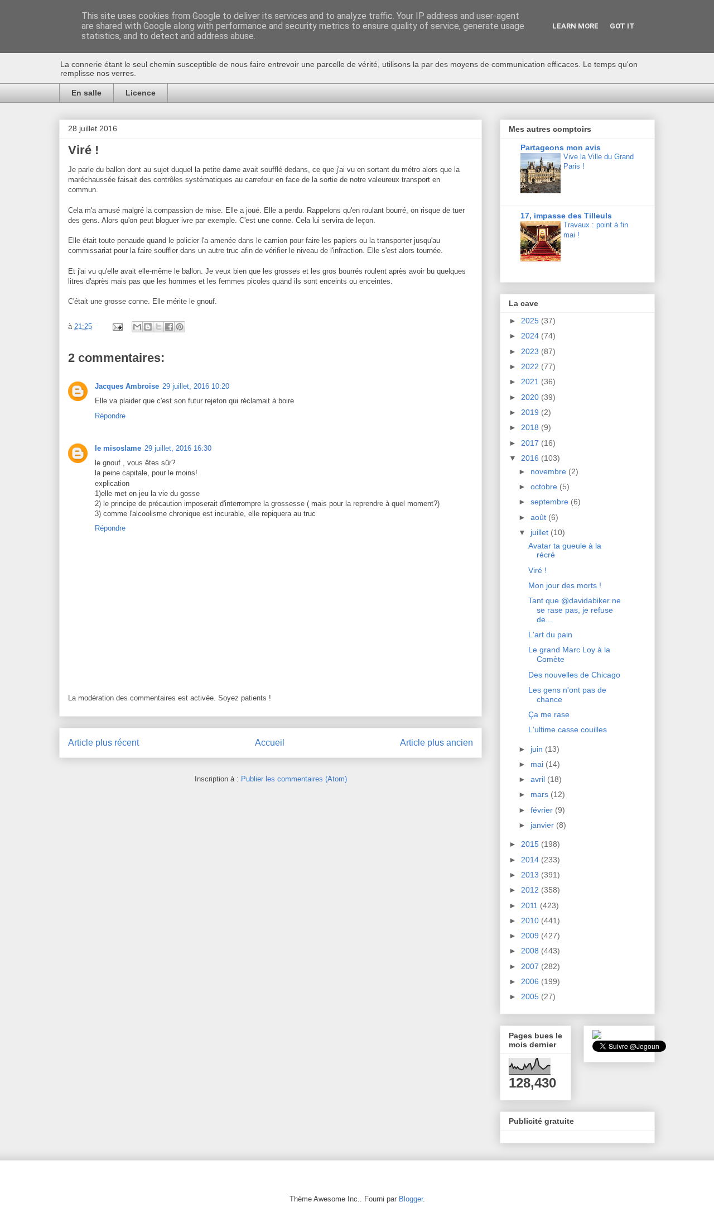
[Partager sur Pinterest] (179, 326)
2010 (531, 920)
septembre (550, 501)
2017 (531, 442)
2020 (531, 397)
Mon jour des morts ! (564, 585)
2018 (531, 427)
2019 (531, 412)
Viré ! (537, 570)
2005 (531, 996)
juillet (540, 532)
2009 (531, 935)
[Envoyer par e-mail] (137, 326)
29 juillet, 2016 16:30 (177, 448)
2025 (531, 320)
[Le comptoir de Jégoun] (596, 1036)
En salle (86, 92)
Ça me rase (549, 714)
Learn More (575, 26)
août (539, 517)
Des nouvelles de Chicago (574, 674)
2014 (531, 859)
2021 (531, 381)
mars (540, 794)
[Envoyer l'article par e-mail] (117, 326)
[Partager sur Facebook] (169, 326)
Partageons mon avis (560, 147)
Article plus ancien (436, 742)
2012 (531, 889)
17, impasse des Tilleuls (566, 215)
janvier (543, 825)
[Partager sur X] (158, 326)
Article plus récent (103, 742)
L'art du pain (550, 634)
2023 (531, 351)
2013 (531, 874)
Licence (141, 92)
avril (538, 779)
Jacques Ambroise (127, 386)
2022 (531, 366)
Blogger (411, 1199)
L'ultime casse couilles (567, 729)
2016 (531, 458)
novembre (549, 471)
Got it (622, 26)
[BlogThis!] (147, 326)
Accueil (269, 742)
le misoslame (118, 448)
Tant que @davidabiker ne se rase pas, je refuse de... (574, 610)
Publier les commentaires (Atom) (294, 779)
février (542, 809)
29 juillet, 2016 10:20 (195, 386)
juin (537, 749)
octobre (544, 486)
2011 (530, 905)
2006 (531, 981)
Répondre (110, 416)
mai (538, 764)
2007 (531, 966)
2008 (531, 950)
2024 (531, 335)
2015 (531, 844)
